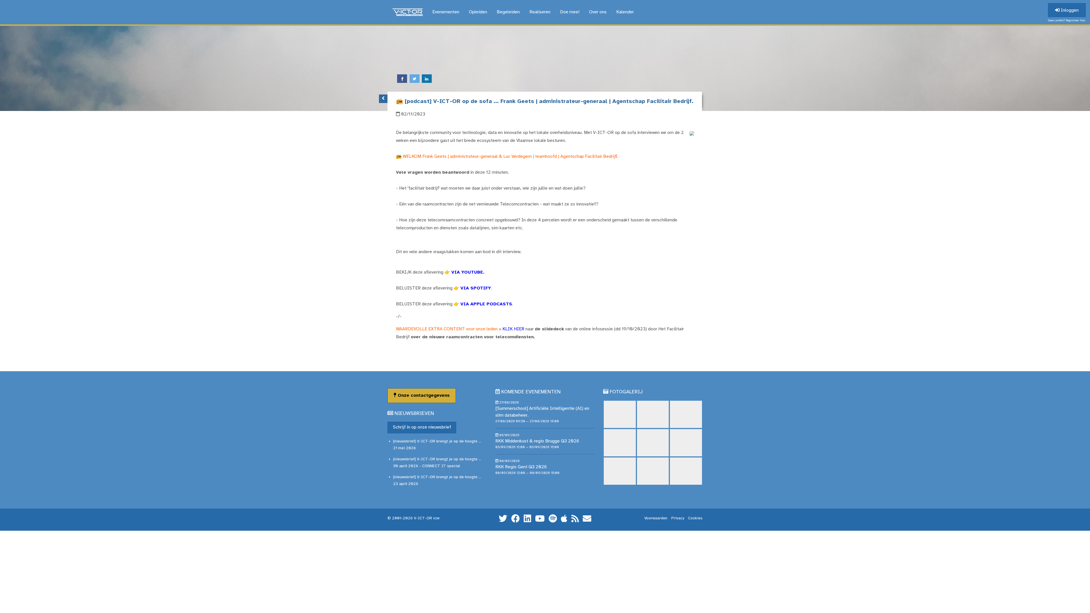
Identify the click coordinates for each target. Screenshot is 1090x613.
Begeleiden (508, 12)
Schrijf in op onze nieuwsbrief (422, 427)
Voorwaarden (655, 518)
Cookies (695, 518)
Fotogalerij (626, 392)
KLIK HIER (513, 329)
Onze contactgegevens (423, 395)
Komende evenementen (531, 392)
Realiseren (539, 12)
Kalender (625, 12)
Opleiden (478, 12)
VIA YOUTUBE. (468, 272)
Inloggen (1069, 10)
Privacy (677, 518)
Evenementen (445, 12)
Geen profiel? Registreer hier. (1067, 20)
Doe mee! (569, 12)
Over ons (598, 12)
